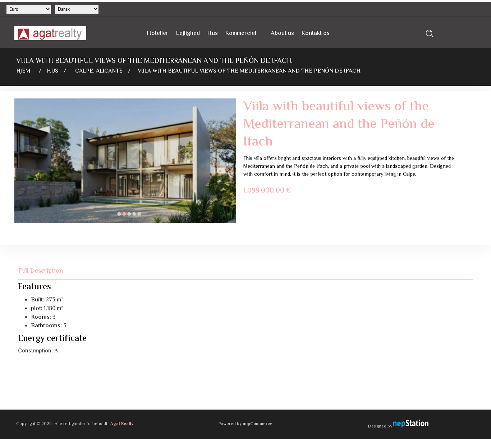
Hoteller (158, 33)
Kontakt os (315, 33)
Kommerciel (240, 33)
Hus (212, 33)
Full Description (41, 271)
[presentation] (19, 166)
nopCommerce (257, 424)
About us (282, 33)
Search (429, 33)
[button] (119, 214)
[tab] (45, 271)
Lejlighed (188, 33)
